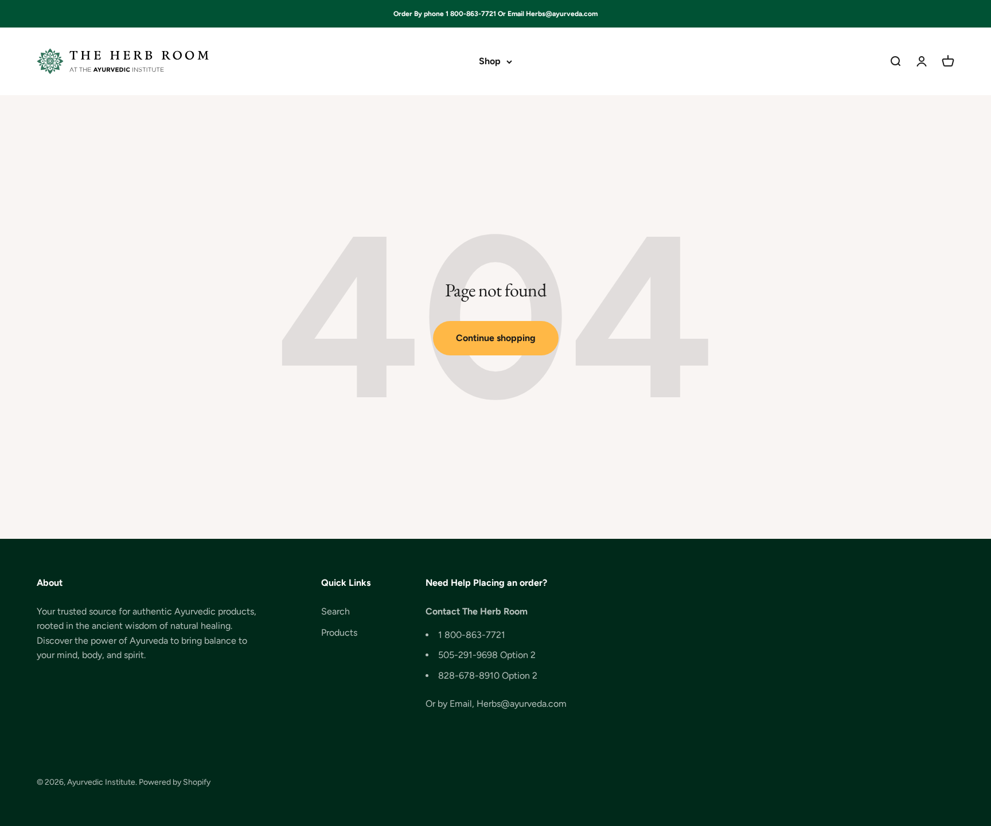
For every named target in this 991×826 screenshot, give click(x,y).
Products (339, 632)
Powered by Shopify (174, 782)
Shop (490, 61)
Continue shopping (496, 337)
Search (335, 611)
